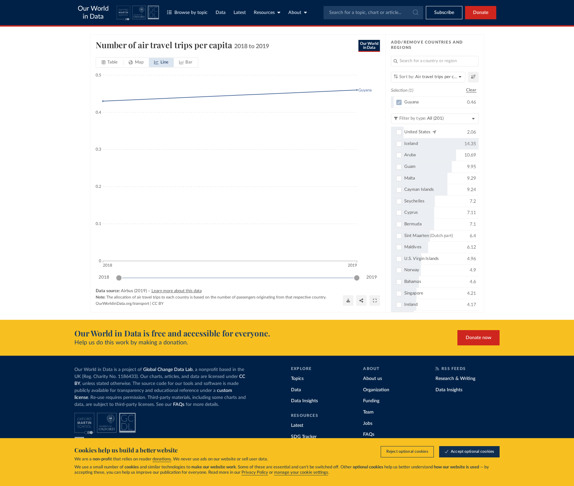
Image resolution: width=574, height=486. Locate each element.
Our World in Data (93, 12)
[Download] (348, 300)
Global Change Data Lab (168, 369)
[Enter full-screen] (374, 300)
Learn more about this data (176, 291)
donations (161, 459)
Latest (240, 12)
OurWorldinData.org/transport (122, 303)
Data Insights (304, 401)
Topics (297, 378)
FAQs (178, 404)
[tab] (109, 62)
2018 (104, 277)
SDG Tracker (304, 436)
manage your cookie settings (301, 472)
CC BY (157, 303)
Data (221, 12)
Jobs (367, 423)
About (294, 12)
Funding (371, 401)
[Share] (361, 300)
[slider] (119, 278)
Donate (480, 12)
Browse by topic (191, 12)
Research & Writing (455, 378)
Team (368, 412)
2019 (371, 277)
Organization (376, 390)
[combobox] (373, 12)
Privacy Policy (254, 472)
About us (372, 378)
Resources (264, 12)
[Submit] (415, 12)
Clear (471, 90)
